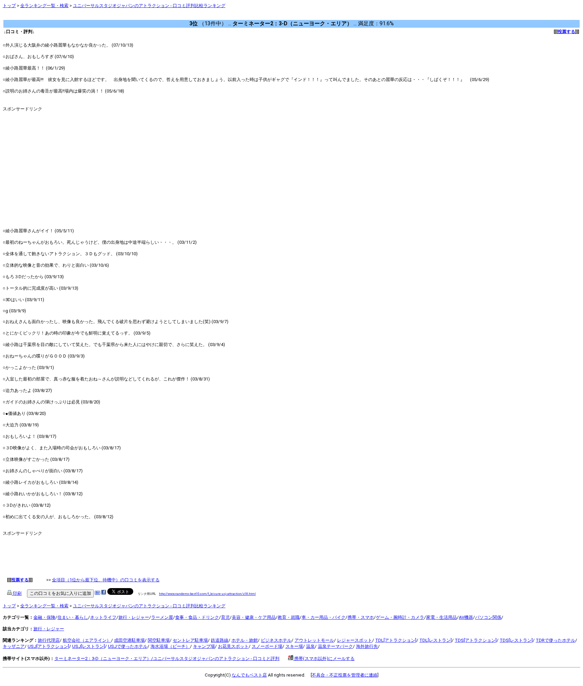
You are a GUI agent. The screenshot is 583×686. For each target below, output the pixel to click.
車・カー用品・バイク (323, 617)
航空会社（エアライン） (87, 640)
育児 (225, 617)
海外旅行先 (367, 646)
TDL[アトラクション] (395, 640)
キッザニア (14, 646)
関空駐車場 (159, 640)
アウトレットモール (314, 640)
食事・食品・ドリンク (197, 617)
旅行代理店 (49, 640)
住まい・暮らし (72, 617)
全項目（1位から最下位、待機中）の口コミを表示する (106, 579)
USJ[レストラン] (88, 646)
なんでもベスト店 (249, 675)
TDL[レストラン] (435, 640)
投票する (566, 31)
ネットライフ (103, 617)
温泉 (310, 646)
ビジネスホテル (276, 640)
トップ (9, 5)
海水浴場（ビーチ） (170, 646)
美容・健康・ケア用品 (254, 617)
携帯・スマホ (361, 617)
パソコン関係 (488, 617)
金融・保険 (44, 617)
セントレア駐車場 (190, 640)
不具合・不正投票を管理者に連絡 (345, 675)
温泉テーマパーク (335, 646)
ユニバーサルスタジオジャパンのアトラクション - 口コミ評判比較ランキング (149, 5)
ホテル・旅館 (244, 640)
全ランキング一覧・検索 (44, 5)
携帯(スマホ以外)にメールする (324, 658)
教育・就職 (289, 617)
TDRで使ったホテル (555, 640)
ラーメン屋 (162, 617)
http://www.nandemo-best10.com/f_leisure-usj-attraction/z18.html (207, 594)
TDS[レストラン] (516, 640)
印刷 (17, 593)
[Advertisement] (125, 16)
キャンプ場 (204, 646)
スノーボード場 (267, 646)
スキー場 (294, 646)
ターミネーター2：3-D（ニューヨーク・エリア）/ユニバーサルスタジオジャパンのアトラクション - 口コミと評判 (166, 658)
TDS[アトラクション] (476, 640)
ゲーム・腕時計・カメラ (400, 617)
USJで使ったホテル (127, 646)
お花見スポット (233, 646)
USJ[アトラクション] (48, 646)
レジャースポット (354, 640)
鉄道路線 (219, 640)
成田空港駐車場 (129, 640)
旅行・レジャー (133, 617)
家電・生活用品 (441, 617)
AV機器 (466, 617)
